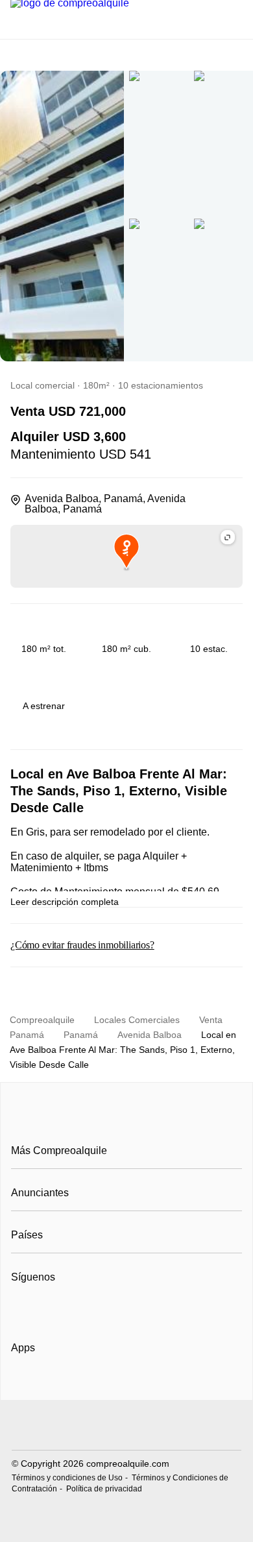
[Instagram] (43, 1309)
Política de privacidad (104, 1488)
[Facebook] (21, 1309)
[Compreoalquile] (126, 1121)
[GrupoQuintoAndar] (126, 1427)
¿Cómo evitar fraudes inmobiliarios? (82, 944)
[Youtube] (64, 1309)
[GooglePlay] (140, 1385)
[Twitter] (86, 1309)
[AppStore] (52, 1385)
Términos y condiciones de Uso (67, 1477)
